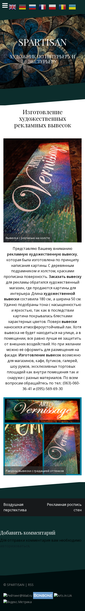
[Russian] (33, 7)
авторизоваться (14, 545)
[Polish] (53, 7)
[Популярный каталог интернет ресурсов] (43, 595)
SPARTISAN (42, 42)
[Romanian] (63, 7)
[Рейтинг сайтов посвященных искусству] (63, 595)
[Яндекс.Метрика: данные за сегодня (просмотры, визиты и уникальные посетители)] (17, 601)
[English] (13, 7)
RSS (31, 585)
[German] (23, 7)
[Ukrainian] (73, 7)
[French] (43, 7)
